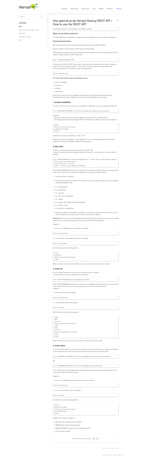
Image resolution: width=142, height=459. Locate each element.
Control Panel (85, 9)
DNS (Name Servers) (25, 37)
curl (68, 45)
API (20, 26)
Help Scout (120, 455)
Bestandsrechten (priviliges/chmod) (29, 30)
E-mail (94, 9)
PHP (20, 40)
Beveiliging (22, 33)
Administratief (74, 9)
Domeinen (64, 9)
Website (101, 9)
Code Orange (106, 455)
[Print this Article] (118, 21)
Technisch (119, 9)
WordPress (110, 9)
